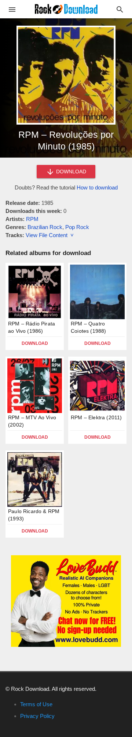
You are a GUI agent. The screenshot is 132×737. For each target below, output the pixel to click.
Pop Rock (77, 227)
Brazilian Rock (44, 227)
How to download (97, 187)
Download (35, 343)
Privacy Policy (37, 716)
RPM (32, 219)
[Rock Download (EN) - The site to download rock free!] (66, 8)
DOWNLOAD (70, 171)
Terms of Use (36, 704)
